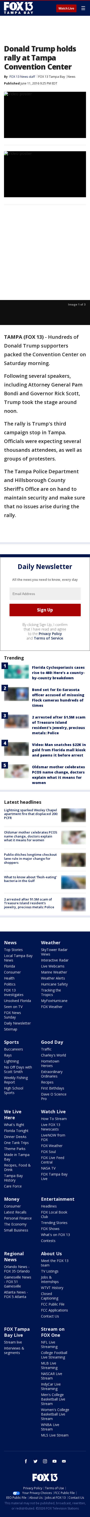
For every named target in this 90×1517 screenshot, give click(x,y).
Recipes (47, 1082)
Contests (48, 1240)
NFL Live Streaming (49, 1344)
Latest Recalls (15, 1212)
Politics (10, 984)
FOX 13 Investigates (14, 992)
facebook (26, 1461)
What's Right (14, 1124)
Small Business (16, 1230)
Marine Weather (54, 972)
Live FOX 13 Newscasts (50, 1127)
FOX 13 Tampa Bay (51, 76)
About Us (51, 1253)
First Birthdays (52, 1088)
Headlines (49, 1206)
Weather (50, 943)
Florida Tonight (16, 1130)
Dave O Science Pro (53, 1096)
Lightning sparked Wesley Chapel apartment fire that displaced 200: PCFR (31, 814)
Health (9, 978)
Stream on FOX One (52, 1332)
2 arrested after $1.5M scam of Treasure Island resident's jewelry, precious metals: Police (29, 903)
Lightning (11, 1061)
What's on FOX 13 (55, 1234)
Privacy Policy (50, 633)
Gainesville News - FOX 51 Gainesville (17, 1281)
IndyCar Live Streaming (51, 1386)
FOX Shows (50, 1228)
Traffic (46, 1049)
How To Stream (54, 1118)
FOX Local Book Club (54, 1214)
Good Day (52, 1042)
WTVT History (52, 1287)
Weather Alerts (53, 978)
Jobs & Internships (50, 1279)
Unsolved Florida (17, 1000)
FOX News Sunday (12, 1015)
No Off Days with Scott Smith (18, 1069)
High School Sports (13, 1090)
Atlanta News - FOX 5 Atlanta (16, 1294)
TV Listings (49, 1271)
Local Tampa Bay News (18, 957)
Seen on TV (13, 1006)
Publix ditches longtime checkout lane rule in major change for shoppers (30, 858)
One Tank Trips (16, 1142)
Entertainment (57, 1199)
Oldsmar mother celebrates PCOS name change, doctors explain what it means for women (30, 836)
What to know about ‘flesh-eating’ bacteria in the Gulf (30, 879)
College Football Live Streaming (54, 1355)
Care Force (13, 1186)
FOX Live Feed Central (52, 1159)
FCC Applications (54, 1310)
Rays (8, 1055)
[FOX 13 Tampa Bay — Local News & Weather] (18, 8)
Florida (9, 966)
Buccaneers (13, 1049)
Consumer (12, 972)
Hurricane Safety (54, 984)
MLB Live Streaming (49, 1365)
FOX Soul (48, 1151)
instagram (45, 1461)
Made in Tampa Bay (17, 1157)
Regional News (14, 1256)
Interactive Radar (54, 960)
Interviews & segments (14, 1350)
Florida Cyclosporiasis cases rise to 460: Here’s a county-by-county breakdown (58, 672)
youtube (54, 1461)
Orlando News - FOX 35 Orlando (17, 1269)
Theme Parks (15, 1148)
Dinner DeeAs (15, 1136)
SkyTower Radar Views (54, 951)
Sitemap (10, 1029)
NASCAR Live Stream (51, 1375)
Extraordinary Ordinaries (51, 1073)
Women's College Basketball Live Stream (55, 1414)
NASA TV (48, 1168)
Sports (11, 1042)
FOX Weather (51, 1006)
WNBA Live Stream (50, 1427)
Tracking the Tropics (51, 992)
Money (11, 1199)
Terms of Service (48, 638)
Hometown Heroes (50, 1063)
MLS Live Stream (54, 1435)
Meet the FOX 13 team (54, 1263)
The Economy (15, 1224)
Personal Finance (18, 1218)
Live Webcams (52, 966)
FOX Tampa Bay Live (54, 1176)
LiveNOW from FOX (53, 1137)
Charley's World (53, 1055)
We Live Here (13, 1114)
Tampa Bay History (13, 1177)
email (64, 1461)
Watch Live (66, 8)
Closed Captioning (49, 1295)
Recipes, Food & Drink (17, 1167)
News (71, 76)
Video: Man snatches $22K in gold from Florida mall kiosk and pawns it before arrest (59, 750)
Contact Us (50, 1316)
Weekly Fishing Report (16, 1079)
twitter (36, 1461)
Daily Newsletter (17, 1023)
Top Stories (13, 949)
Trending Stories (54, 1222)
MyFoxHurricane (54, 1000)
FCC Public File (52, 1304)
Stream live (13, 1342)
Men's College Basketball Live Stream (53, 1399)
